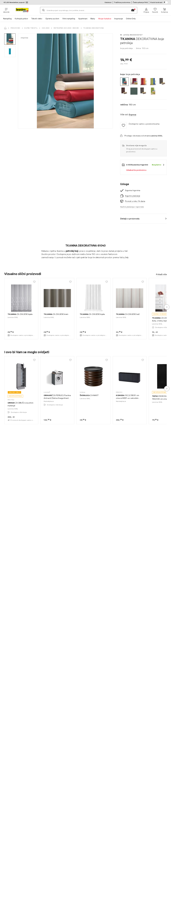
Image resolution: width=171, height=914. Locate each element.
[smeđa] (124, 91)
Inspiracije (118, 18)
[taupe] (143, 91)
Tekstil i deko (36, 18)
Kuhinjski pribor (21, 18)
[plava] (153, 81)
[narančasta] (143, 81)
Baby (93, 18)
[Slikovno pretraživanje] (133, 10)
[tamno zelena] (134, 91)
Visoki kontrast (156, 2)
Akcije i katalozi (104, 18)
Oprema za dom (52, 18)
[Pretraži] (43, 10)
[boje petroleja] (124, 81)
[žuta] (153, 91)
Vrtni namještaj (68, 18)
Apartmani (82, 18)
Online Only (131, 18)
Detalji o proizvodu (129, 218)
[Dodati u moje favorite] (123, 125)
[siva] (162, 81)
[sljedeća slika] (166, 307)
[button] (9, 39)
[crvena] (134, 81)
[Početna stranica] (5, 28)
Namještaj (7, 18)
